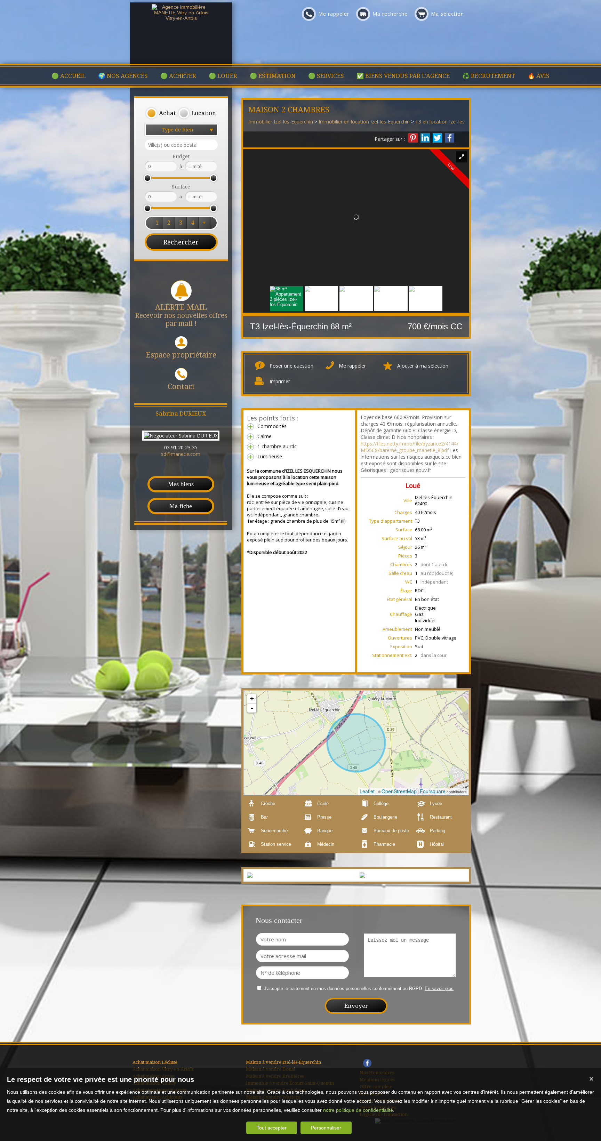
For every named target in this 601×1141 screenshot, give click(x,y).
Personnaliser (326, 1128)
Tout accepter (272, 1128)
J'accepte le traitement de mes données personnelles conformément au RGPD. (343, 988)
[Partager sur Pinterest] (413, 138)
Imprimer (280, 381)
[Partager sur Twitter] (437, 138)
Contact (181, 386)
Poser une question (291, 365)
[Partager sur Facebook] (449, 138)
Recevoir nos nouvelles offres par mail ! (181, 315)
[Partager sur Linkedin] (425, 138)
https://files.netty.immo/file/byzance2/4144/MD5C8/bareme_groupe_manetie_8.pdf (409, 446)
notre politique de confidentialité (358, 1110)
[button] (161, 113)
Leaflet (367, 791)
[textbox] (181, 144)
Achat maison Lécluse (155, 1062)
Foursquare (433, 791)
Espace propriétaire (181, 355)
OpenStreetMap (399, 791)
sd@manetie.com (180, 454)
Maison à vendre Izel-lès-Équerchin (283, 1062)
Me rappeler (352, 365)
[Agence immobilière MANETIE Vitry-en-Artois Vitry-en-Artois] (181, 18)
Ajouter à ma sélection (422, 365)
